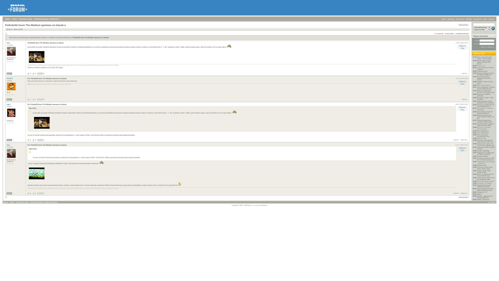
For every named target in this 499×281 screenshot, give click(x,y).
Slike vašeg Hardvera (484, 85)
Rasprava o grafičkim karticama (484, 95)
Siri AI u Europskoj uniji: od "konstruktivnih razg (485, 175)
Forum (14, 19)
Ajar (8, 43)
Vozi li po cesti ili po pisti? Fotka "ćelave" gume (485, 168)
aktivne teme (460, 19)
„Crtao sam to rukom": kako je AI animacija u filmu (486, 178)
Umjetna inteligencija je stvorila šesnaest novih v (485, 121)
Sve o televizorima (483, 133)
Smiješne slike (481, 138)
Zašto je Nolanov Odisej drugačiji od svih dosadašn (485, 102)
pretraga (491, 19)
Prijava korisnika (480, 36)
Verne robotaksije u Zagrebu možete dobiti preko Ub (486, 88)
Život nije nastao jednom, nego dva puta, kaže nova (485, 141)
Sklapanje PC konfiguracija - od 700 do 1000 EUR (486, 153)
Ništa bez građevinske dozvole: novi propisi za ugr (485, 91)
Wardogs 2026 (481, 165)
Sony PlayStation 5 (483, 131)
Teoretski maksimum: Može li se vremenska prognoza (485, 159)
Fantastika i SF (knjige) (484, 183)
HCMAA (10, 78)
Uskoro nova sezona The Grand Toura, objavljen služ (485, 144)
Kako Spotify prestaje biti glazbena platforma (485, 112)
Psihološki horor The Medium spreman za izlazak (91, 38)
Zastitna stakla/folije (483, 151)
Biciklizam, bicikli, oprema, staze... (485, 82)
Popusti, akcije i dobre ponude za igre (484, 171)
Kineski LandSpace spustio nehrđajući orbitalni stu (485, 73)
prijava (444, 19)
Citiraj (462, 48)
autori (485, 19)
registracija (451, 19)
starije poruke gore (463, 33)
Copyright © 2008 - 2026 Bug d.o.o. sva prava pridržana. (249, 205)
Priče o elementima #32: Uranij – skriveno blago (484, 57)
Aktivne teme (479, 54)
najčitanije (469, 19)
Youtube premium (482, 156)
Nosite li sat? (481, 65)
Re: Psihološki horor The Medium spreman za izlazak (47, 78)
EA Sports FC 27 (482, 192)
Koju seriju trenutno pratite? (485, 181)
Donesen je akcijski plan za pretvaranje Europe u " (485, 105)
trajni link (464, 73)
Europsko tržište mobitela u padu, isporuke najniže (485, 124)
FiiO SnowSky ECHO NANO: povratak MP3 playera (484, 62)
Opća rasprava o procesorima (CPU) (483, 135)
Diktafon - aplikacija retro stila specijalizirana (485, 196)
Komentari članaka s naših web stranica (49, 19)
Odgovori (462, 46)
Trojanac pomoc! (482, 71)
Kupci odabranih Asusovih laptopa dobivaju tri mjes (485, 189)
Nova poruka (463, 25)
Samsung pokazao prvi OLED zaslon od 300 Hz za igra (485, 116)
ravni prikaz (450, 33)
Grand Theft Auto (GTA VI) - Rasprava (486, 68)
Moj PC (9, 73)
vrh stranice (492, 202)
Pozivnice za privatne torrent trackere (484, 128)
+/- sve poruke (438, 33)
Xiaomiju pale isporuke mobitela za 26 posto (484, 185)
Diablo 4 (479, 194)
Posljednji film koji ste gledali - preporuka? (485, 162)
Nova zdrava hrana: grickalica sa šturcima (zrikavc (484, 78)
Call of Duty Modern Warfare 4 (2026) (486, 148)
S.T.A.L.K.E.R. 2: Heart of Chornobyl (485, 109)
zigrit (9, 104)
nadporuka (463, 140)
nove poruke (478, 19)
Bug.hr (7, 19)
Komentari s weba (25, 19)
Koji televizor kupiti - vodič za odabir (485, 98)
